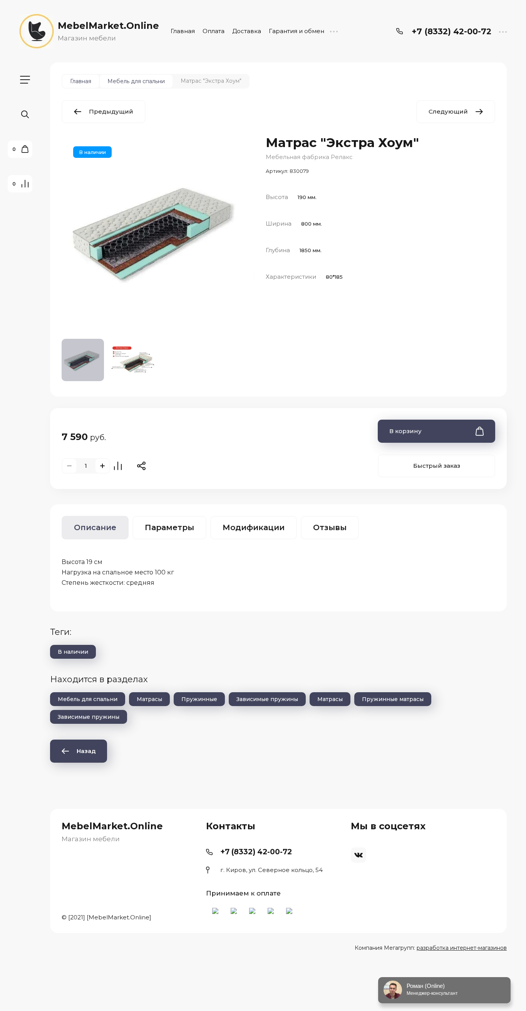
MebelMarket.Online (108, 25)
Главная (183, 31)
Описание (95, 527)
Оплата (213, 31)
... (333, 31)
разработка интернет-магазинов (462, 947)
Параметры (169, 527)
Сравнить (118, 466)
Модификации (254, 527)
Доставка (246, 31)
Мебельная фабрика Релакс (309, 157)
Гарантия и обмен (296, 31)
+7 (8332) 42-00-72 (451, 31)
